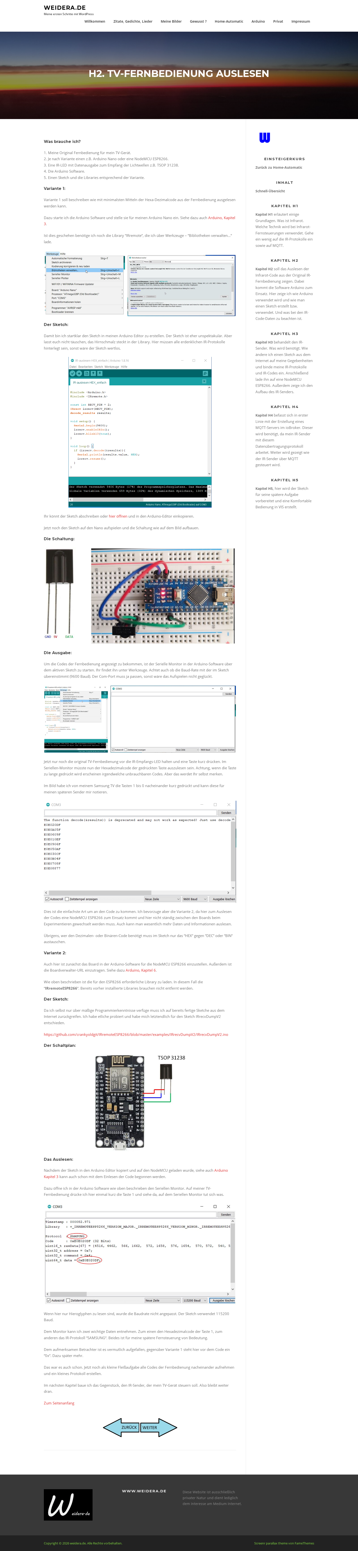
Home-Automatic (229, 21)
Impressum (301, 21)
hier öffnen (118, 516)
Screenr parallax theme (271, 1543)
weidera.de (65, 7)
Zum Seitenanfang (59, 1403)
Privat (278, 21)
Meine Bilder (171, 21)
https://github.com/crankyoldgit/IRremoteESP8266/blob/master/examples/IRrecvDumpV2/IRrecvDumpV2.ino (136, 1034)
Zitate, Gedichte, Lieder (132, 21)
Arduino (258, 21)
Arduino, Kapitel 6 (141, 970)
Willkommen (95, 21)
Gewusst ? (198, 21)
